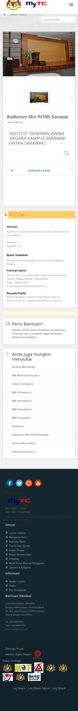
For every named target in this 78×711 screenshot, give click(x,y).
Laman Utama (18, 14)
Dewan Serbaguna (22, 384)
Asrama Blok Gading (24, 443)
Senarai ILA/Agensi (20, 567)
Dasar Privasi (16, 550)
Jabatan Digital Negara (18, 654)
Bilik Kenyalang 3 (22, 400)
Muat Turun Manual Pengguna (26, 563)
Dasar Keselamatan (20, 554)
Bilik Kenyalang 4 (22, 392)
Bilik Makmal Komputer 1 (26, 375)
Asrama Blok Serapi (23, 367)
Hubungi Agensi (16, 270)
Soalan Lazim (17, 581)
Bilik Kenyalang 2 (22, 409)
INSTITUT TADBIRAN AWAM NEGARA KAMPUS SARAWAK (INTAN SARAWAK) (37, 138)
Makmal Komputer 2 (23, 451)
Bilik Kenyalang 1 (22, 417)
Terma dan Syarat (19, 546)
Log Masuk (19, 688)
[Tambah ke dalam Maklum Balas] (66, 155)
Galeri (12, 585)
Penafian (14, 559)
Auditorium (18, 426)
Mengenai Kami (18, 537)
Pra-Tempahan (17, 590)
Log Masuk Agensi (39, 688)
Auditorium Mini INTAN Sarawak (30, 434)
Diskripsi (12, 226)
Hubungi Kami (39, 171)
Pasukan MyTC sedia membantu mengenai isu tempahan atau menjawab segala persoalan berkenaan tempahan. (38, 333)
